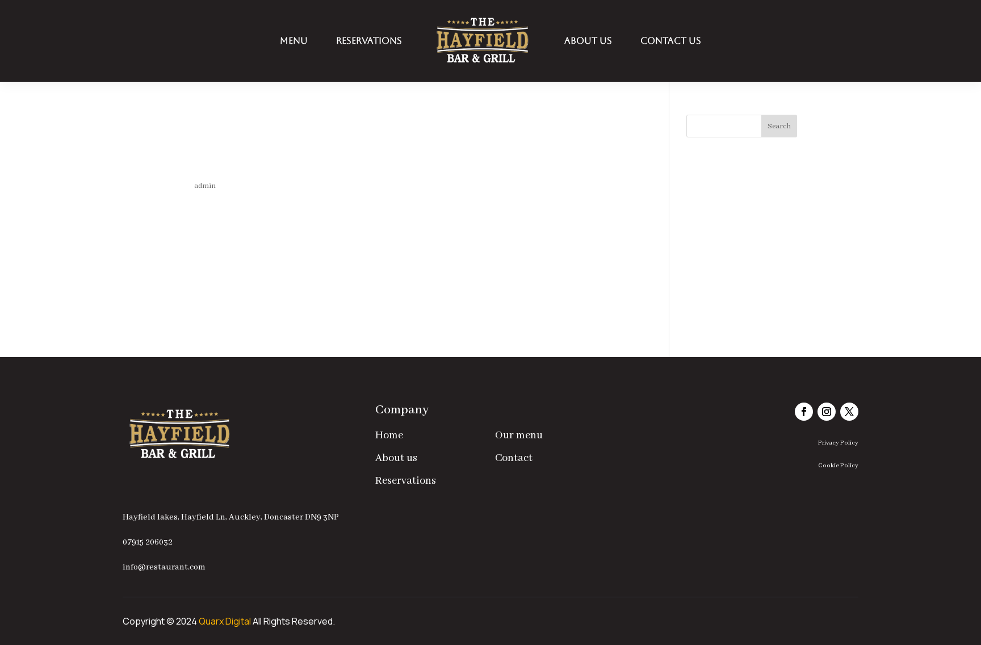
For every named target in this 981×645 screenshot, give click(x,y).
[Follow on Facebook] (804, 412)
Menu (294, 40)
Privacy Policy (838, 443)
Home (389, 435)
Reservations (369, 40)
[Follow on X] (849, 412)
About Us (588, 40)
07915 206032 (148, 542)
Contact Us (670, 40)
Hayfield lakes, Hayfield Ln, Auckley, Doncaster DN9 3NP (231, 517)
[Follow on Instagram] (827, 412)
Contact (514, 458)
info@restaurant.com (164, 567)
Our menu (519, 435)
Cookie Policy (838, 466)
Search (779, 126)
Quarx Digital (225, 621)
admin (205, 186)
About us (396, 458)
